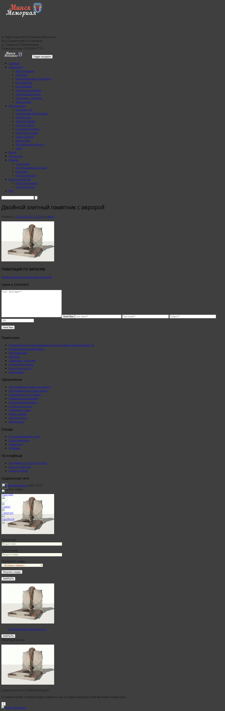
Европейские (24, 83)
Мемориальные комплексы (33, 79)
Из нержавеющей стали (31, 168)
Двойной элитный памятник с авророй (26, 277)
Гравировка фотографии (31, 113)
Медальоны (23, 117)
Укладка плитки (25, 187)
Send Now (68, 316)
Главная (13, 63)
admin (50, 217)
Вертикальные (24, 71)
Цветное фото (24, 125)
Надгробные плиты (27, 94)
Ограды (13, 160)
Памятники (15, 67)
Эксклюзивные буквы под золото (29, 387)
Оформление (16, 106)
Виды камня (23, 102)
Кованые (21, 171)
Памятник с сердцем (28, 98)
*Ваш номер (9, 550)
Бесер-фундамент (26, 183)
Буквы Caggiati (24, 137)
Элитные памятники (28, 90)
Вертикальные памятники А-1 (27, 629)
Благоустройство (19, 179)
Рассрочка (15, 156)
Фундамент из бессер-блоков (27, 463)
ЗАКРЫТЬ (8, 578)
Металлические (25, 175)
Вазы (18, 148)
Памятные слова (26, 133)
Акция (12, 152)
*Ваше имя (8, 540)
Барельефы (22, 140)
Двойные (21, 75)
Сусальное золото (27, 129)
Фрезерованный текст (29, 144)
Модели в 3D (24, 110)
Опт (10, 191)
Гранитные (22, 164)
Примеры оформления (23, 398)
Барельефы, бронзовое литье (27, 391)
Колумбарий (23, 86)
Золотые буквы (25, 121)
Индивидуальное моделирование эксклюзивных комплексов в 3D (51, 345)
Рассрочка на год (19, 368)
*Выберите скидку (13, 561)
